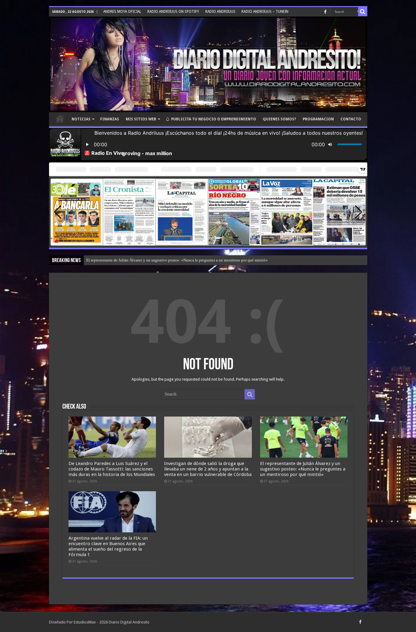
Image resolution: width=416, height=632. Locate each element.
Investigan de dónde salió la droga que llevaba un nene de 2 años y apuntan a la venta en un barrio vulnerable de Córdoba (208, 469)
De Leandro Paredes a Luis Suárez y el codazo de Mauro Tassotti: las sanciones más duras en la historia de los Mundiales (112, 469)
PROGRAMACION (318, 119)
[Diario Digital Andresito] (208, 64)
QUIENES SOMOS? (279, 119)
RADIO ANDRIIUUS (220, 11)
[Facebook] (325, 12)
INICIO (60, 118)
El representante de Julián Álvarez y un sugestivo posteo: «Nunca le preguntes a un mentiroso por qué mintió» (177, 260)
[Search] (362, 11)
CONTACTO (350, 119)
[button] (358, 212)
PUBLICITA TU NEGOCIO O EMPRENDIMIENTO (213, 119)
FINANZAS (109, 119)
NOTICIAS (81, 119)
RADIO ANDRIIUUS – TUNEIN (264, 11)
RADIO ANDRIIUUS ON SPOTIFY (173, 11)
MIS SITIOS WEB (141, 119)
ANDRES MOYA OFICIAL (122, 11)
